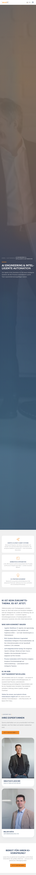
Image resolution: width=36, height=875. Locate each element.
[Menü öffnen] (32, 2)
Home (3, 258)
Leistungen (10, 258)
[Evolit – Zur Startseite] (5, 2)
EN (29, 2)
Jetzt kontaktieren (10, 732)
